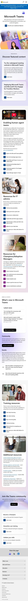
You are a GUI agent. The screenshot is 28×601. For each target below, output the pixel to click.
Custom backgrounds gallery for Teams (12, 457)
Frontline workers (7, 470)
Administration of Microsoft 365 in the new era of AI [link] (14, 222)
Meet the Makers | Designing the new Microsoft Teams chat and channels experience (14, 367)
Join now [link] (13, 504)
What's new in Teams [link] (9, 330)
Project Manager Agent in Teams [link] (13, 172)
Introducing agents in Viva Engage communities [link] (14, 169)
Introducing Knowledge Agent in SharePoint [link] (13, 165)
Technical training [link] (10, 423)
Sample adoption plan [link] (11, 278)
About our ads (4, 597)
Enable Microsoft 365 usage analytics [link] (14, 218)
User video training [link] (10, 416)
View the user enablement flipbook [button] (15, 25)
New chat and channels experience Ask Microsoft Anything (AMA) (15, 373)
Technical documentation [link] (12, 208)
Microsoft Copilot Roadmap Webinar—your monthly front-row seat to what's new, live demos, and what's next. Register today (14, 7)
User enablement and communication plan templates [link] (14, 275)
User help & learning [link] (10, 412)
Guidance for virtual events (9, 478)
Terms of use (4, 592)
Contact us (4, 589)
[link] (10, 554)
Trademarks (4, 595)
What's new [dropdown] (5, 561)
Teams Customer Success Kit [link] (12, 271)
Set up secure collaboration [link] (12, 215)
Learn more (9, 77)
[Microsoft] (5, 2)
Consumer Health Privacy (6, 593)
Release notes (4, 587)
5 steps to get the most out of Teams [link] (14, 282)
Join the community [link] (7, 345)
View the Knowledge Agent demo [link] (13, 157)
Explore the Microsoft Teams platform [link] (14, 153)
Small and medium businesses (10, 474)
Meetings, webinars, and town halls (11, 465)
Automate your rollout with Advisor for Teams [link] (15, 230)
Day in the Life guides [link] (11, 419)
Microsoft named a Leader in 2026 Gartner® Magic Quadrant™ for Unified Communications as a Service (13, 319)
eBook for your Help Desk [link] (12, 226)
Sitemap (3, 585)
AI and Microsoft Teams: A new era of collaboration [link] (14, 160)
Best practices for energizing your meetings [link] (13, 427)
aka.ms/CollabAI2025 (8, 150)
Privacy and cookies (5, 590)
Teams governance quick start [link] (13, 211)
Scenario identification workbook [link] (13, 286)
